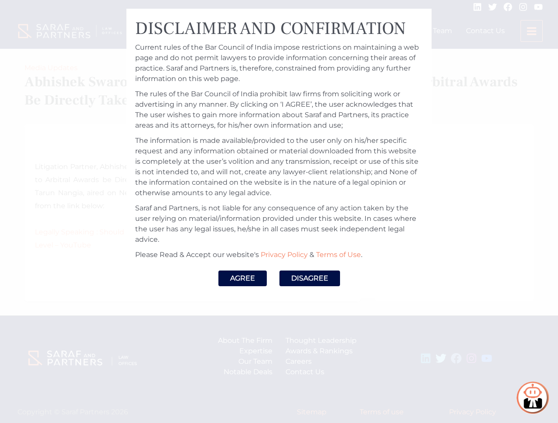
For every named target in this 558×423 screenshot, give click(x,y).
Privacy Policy (284, 254)
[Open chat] (533, 398)
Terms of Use (338, 254)
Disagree (309, 278)
